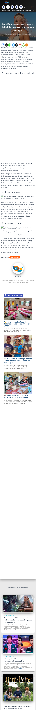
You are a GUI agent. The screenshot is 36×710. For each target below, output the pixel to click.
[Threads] (16, 45)
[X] (6, 45)
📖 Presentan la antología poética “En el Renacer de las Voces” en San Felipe (18, 361)
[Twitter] (12, 7)
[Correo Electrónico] (3, 7)
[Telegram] (16, 7)
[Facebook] (8, 7)
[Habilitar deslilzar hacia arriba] (32, 706)
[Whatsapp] (9, 45)
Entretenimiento (15, 257)
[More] (26, 45)
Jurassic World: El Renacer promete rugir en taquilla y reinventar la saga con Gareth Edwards (18, 620)
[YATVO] (18, 273)
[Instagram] (21, 7)
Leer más (21, 629)
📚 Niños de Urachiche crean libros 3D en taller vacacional (16, 396)
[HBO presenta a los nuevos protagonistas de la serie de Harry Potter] (18, 700)
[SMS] (23, 45)
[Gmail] (20, 45)
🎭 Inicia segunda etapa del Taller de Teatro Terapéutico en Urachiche (17, 324)
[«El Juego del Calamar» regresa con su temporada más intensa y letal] (18, 653)
